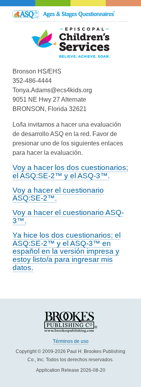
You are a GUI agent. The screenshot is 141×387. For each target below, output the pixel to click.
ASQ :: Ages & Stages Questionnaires (70, 14)
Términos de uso (71, 341)
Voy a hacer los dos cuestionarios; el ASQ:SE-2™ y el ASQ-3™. (70, 171)
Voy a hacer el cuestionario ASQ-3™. (68, 216)
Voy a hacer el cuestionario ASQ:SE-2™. (58, 194)
